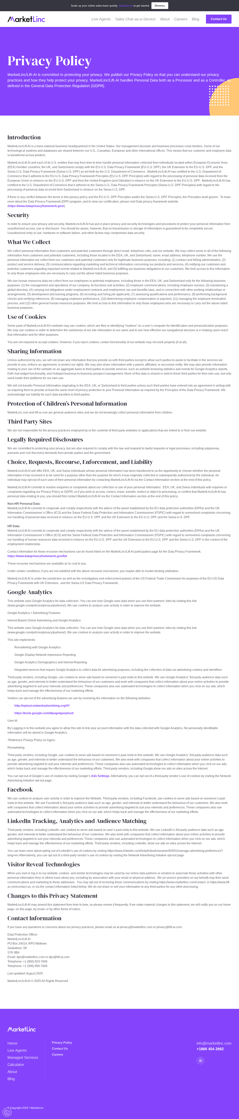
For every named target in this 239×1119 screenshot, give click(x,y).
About (165, 19)
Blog (195, 19)
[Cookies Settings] (7, 1112)
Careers (180, 19)
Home (12, 1043)
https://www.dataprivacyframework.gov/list (37, 556)
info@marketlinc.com (214, 1043)
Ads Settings (100, 776)
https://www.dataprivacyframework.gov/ (36, 206)
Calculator (15, 1065)
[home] (26, 19)
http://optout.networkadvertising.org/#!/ (41, 705)
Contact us (126, 5)
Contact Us (219, 19)
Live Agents (101, 19)
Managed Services (22, 1057)
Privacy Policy (62, 1042)
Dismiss (160, 5)
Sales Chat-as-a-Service (135, 19)
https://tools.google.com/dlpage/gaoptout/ (44, 713)
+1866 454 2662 (210, 1049)
